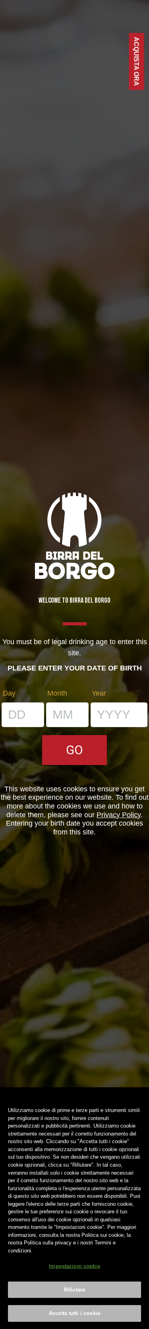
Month (57, 693)
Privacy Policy (119, 815)
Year (99, 693)
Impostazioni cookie (74, 1266)
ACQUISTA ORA (136, 61)
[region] (74, 1208)
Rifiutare (74, 1290)
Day (9, 693)
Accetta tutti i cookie (74, 1313)
